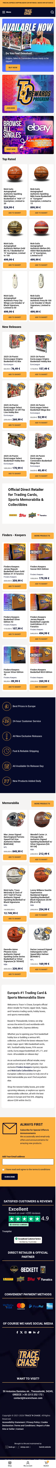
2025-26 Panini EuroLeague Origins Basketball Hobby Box (39, 358)
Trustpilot (7, 1240)
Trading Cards (25, 494)
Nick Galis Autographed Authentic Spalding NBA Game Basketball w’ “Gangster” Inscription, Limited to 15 (39, 192)
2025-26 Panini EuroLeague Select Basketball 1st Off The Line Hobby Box (13, 408)
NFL (5, 846)
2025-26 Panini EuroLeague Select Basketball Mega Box (39, 406)
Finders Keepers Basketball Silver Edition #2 (12, 618)
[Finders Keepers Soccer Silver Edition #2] (14, 653)
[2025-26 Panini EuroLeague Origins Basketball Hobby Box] (39, 343)
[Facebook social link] (16, 1344)
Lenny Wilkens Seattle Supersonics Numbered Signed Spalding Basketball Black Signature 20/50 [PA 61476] (38, 894)
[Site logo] (27, 12)
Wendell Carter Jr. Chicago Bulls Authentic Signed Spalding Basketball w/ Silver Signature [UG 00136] (38, 839)
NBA (31, 848)
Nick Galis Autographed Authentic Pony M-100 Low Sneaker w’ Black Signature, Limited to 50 (38, 301)
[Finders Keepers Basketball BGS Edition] (39, 653)
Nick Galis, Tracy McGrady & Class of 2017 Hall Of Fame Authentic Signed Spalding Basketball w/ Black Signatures (13, 894)
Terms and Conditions (24, 1437)
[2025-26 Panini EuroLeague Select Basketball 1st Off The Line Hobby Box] (14, 389)
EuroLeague (8, 364)
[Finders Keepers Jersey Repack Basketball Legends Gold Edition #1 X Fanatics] (39, 600)
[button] (14, 210)
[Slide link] (27, 45)
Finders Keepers (10, 575)
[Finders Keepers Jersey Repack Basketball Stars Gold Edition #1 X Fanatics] (14, 550)
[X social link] (20, 1344)
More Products (40, 534)
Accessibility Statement (13, 1434)
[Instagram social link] (24, 1344)
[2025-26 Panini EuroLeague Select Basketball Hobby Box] (14, 439)
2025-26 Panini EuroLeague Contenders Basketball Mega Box (39, 458)
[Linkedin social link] (33, 1344)
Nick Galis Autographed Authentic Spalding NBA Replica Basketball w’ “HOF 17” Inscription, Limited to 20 (13, 192)
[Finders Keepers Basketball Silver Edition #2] (14, 600)
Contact (20, 1441)
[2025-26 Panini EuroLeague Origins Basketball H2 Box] (14, 341)
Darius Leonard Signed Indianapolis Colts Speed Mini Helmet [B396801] (38, 951)
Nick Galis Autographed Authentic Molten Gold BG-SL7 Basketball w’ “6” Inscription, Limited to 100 (14, 247)
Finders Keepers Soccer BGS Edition (38, 566)
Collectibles (17, 504)
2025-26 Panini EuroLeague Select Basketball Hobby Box (14, 457)
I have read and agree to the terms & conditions (28, 1178)
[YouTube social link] (28, 1344)
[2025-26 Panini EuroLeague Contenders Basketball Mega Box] (39, 440)
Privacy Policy (33, 1434)
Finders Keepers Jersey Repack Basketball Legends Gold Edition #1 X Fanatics (38, 620)
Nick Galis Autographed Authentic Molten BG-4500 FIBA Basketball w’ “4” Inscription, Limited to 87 (39, 246)
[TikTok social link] (37, 1344)
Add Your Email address (13, 1165)
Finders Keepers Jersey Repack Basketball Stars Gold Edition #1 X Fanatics (14, 568)
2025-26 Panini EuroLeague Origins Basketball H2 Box (13, 358)
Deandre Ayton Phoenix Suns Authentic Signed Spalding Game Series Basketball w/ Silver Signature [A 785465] (13, 955)
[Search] (50, 12)
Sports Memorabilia (24, 499)
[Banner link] (27, 93)
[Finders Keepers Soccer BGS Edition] (39, 550)
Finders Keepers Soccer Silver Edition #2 (13, 670)
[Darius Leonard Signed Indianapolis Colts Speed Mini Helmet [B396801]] (39, 933)
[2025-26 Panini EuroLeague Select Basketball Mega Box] (39, 389)
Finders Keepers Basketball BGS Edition (37, 670)
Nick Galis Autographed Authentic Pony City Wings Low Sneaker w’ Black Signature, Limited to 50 (14, 301)
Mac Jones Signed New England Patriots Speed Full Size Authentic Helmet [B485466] (14, 838)
